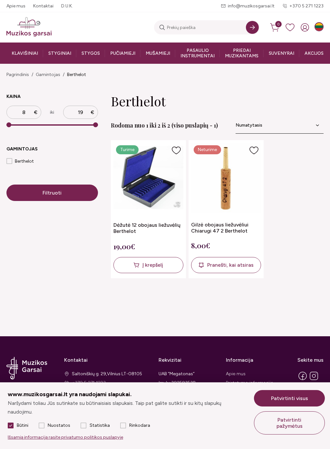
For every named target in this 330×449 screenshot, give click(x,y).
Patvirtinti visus (289, 398)
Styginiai (59, 53)
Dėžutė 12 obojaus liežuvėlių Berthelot (146, 228)
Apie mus (15, 6)
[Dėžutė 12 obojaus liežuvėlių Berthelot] (148, 178)
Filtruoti (52, 193)
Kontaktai (43, 6)
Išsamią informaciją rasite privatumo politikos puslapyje (65, 437)
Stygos (91, 53)
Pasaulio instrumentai (197, 53)
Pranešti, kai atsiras (230, 265)
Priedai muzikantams (241, 53)
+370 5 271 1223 (306, 6)
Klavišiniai (25, 53)
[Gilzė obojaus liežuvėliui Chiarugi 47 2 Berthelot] (226, 178)
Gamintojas (48, 74)
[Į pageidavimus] (176, 150)
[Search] (252, 27)
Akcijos (314, 53)
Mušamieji (158, 53)
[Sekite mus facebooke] (302, 379)
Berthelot (76, 74)
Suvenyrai (281, 53)
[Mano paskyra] (305, 27)
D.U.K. (67, 6)
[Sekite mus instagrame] (314, 379)
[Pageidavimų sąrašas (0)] (290, 27)
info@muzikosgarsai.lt (251, 6)
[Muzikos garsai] (29, 27)
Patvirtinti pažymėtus (290, 423)
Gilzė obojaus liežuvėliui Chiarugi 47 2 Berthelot (219, 228)
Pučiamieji (122, 53)
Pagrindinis (17, 74)
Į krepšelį (152, 265)
